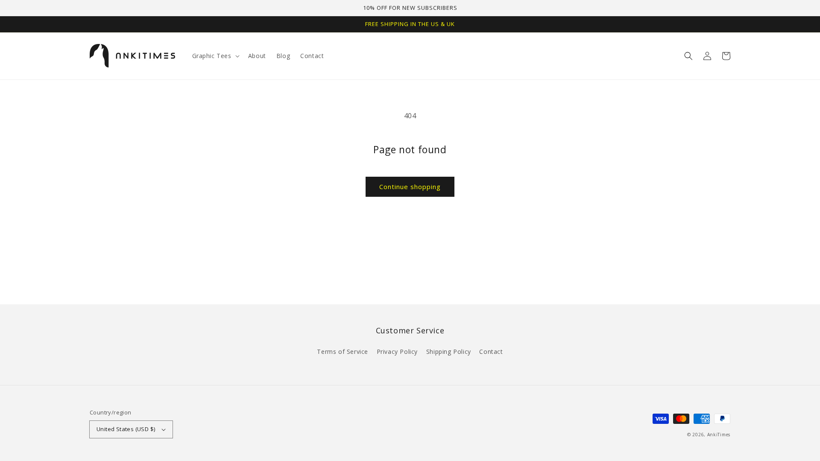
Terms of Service (342, 351)
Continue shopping (410, 186)
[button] (688, 56)
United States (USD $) (126, 429)
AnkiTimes (718, 435)
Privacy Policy (397, 351)
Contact (491, 351)
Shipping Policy (448, 351)
